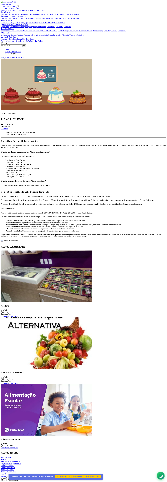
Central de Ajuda (21, 41)
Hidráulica (59, 27)
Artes (9, 18)
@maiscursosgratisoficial (11, 464)
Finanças (15, 10)
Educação (4, 23)
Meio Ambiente (43, 18)
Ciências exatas (34, 14)
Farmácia (19, 35)
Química (68, 14)
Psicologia (65, 35)
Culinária (15, 18)
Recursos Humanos (38, 10)
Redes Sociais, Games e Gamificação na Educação (47, 23)
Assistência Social (7, 31)
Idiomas (34, 18)
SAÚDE (6, 33)
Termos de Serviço (7, 470)
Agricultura (5, 27)
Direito (60, 31)
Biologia (4, 14)
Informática (21, 39)
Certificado (5, 41)
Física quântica (59, 14)
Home (3, 4)
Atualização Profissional (23, 31)
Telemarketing (98, 31)
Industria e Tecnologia (9, 39)
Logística (27, 10)
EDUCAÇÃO (7, 21)
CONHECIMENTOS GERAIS (14, 16)
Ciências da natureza (20, 14)
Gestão (21, 10)
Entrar (32, 41)
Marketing (107, 31)
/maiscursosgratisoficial (11, 462)
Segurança (26, 27)
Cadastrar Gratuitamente (9, 316)
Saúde (50, 35)
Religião (58, 18)
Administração (6, 10)
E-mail (5, 459)
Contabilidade (52, 31)
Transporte (75, 18)
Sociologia (75, 14)
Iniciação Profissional (71, 31)
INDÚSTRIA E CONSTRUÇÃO (15, 25)
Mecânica (67, 27)
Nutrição (35, 35)
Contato (12, 41)
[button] (3, 43)
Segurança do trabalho (38, 27)
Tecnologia (30, 39)
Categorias (5, 6)
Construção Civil (16, 27)
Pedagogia (24, 23)
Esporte (13, 35)
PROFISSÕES (8, 29)
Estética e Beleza (25, 18)
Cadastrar (41, 41)
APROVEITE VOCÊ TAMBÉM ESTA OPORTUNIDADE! (78, 477)
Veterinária (122, 31)
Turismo (114, 31)
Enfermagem (5, 35)
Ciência (10, 14)
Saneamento (51, 27)
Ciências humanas (46, 14)
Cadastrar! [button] (4, 129)
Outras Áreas (66, 18)
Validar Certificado (7, 466)
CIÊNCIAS (6, 12)
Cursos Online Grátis (13, 52)
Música (51, 18)
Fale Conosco (6, 474)
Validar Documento (8, 468)
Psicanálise (57, 35)
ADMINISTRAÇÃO (11, 8)
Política (89, 31)
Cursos (8, 4)
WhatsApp (6, 457)
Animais (4, 18)
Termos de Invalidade (8, 472)
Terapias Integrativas (76, 35)
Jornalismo (83, 31)
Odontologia (43, 35)
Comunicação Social (39, 31)
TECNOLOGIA (9, 37)
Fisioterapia (28, 35)
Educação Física (14, 23)
